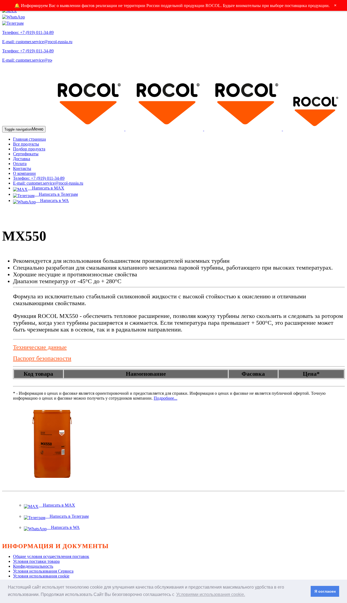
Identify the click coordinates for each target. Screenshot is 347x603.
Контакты (22, 168)
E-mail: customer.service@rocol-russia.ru (37, 41)
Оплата (20, 163)
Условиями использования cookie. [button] (210, 594)
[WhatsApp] (13, 15)
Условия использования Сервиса (43, 571)
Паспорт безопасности (42, 358)
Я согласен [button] (325, 591)
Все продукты (26, 144)
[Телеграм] (13, 22)
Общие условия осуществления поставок (51, 556)
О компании (24, 173)
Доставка (21, 158)
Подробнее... (165, 398)
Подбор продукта (29, 149)
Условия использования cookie (41, 576)
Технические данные (40, 347)
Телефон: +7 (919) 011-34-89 (28, 32)
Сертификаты (25, 153)
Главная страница (29, 139)
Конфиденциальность (33, 566)
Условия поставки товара (36, 561)
